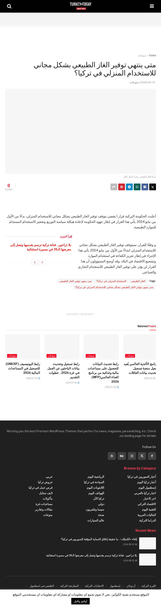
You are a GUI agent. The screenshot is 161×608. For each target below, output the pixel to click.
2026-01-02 (111, 387)
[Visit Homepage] (80, 6)
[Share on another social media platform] (113, 187)
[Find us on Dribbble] (112, 456)
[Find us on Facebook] (152, 456)
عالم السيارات (95, 520)
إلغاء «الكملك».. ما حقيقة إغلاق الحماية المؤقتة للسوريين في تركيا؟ (99, 539)
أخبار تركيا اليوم (146, 482)
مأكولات (48, 498)
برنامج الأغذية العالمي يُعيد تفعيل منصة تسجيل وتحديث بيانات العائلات (141, 368)
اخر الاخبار (149, 498)
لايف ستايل (46, 493)
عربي (49, 476)
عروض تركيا (45, 482)
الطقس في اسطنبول (42, 585)
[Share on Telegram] (129, 187)
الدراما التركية (147, 520)
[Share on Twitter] (152, 187)
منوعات (142, 55)
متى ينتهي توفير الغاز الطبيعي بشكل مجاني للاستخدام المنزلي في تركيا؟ (114, 287)
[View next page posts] (35, 262)
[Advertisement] (80, 19)
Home (152, 55)
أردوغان (130, 585)
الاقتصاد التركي (147, 504)
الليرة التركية (149, 585)
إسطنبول (115, 585)
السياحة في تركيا (94, 482)
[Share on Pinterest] (121, 187)
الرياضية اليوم (96, 476)
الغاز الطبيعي (138, 281)
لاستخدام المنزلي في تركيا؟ (111, 281)
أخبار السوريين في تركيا (141, 476)
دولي (101, 504)
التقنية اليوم (149, 509)
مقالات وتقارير (44, 509)
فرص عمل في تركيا (41, 487)
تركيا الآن (98, 498)
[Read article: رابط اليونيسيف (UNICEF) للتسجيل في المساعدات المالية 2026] (22, 347)
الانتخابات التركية (94, 585)
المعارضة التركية (69, 585)
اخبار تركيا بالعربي (145, 493)
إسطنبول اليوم (147, 487)
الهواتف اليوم (96, 493)
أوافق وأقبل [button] (80, 601)
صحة (101, 515)
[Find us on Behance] (122, 456)
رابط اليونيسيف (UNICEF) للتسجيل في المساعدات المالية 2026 (23, 368)
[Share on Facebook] (145, 187)
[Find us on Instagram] (132, 456)
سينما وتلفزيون (95, 509)
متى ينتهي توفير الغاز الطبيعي (76, 281)
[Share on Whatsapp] (137, 187)
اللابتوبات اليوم (95, 487)
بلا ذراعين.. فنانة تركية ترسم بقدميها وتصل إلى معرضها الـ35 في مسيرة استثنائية (91, 555)
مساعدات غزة (44, 504)
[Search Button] (9, 6)
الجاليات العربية (147, 515)
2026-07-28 (150, 378)
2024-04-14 (148, 82)
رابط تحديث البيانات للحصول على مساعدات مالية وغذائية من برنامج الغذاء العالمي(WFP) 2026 (103, 372)
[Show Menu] (152, 6)
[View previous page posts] (42, 262)
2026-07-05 (71, 383)
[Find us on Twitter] (142, 456)
